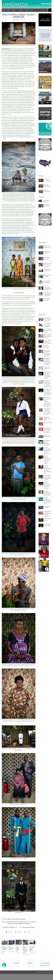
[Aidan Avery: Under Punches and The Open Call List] (25, 944)
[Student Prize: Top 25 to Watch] (12, 944)
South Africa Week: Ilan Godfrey (29, 927)
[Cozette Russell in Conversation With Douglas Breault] (41, 294)
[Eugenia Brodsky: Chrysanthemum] (41, 282)
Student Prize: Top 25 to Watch (11, 948)
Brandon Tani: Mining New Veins (4, 948)
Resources (20, 10)
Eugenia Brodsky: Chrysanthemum (47, 281)
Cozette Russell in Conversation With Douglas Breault (47, 294)
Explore (8, 10)
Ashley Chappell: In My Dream (47, 276)
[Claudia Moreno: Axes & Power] (19, 944)
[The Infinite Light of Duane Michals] (32, 944)
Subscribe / (39, 1)
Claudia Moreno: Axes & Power (17, 948)
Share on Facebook (19, 931)
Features (14, 10)
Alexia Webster (8, 919)
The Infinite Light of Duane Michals (32, 948)
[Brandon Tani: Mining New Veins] (5, 944)
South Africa (23, 919)
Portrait (45, 242)
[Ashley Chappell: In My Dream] (41, 276)
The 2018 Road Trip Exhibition (8, 927)
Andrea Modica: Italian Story (47, 299)
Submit (26, 10)
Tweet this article (10, 931)
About (48, 1)
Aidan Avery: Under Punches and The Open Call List (25, 949)
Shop (32, 10)
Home (3, 10)
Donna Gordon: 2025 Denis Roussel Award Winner (47, 288)
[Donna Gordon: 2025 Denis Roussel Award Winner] (41, 288)
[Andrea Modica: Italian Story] (41, 300)
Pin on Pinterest (28, 931)
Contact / (45, 1)
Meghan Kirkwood (16, 19)
